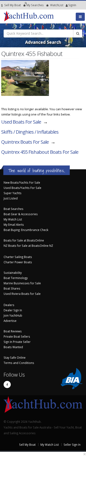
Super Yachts (13, 193)
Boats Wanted (13, 347)
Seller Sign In (72, 444)
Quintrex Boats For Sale (25, 142)
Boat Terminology (16, 278)
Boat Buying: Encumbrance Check (26, 230)
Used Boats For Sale (21, 122)
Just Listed (11, 198)
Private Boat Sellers (17, 336)
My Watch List (13, 219)
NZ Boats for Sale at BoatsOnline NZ (28, 245)
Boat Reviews (13, 331)
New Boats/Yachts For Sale (22, 182)
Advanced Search (43, 42)
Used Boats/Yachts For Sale (22, 188)
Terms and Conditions (19, 363)
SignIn (66, 5)
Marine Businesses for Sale (22, 283)
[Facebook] (7, 384)
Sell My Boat (12, 5)
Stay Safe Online (15, 357)
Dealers (9, 305)
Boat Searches (13, 209)
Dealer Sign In (13, 310)
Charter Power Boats (18, 262)
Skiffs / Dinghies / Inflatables (30, 132)
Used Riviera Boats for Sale (22, 294)
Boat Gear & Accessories (21, 214)
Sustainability (13, 273)
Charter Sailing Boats (18, 257)
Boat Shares (12, 288)
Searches (35, 5)
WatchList (56, 5)
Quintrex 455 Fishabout (39, 152)
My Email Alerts (14, 224)
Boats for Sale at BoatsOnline (24, 240)
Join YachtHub (13, 315)
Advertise (10, 321)
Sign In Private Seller (17, 342)
